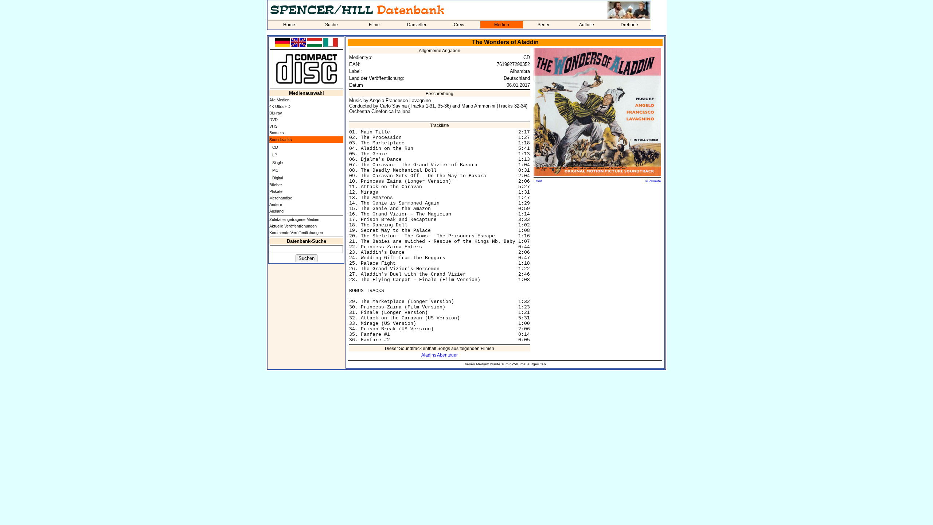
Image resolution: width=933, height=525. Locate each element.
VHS (273, 126)
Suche (331, 24)
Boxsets (276, 133)
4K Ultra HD (279, 106)
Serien (544, 24)
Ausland (276, 211)
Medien (501, 24)
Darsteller (416, 24)
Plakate (275, 191)
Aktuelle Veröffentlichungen (293, 226)
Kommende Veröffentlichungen (296, 232)
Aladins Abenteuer (439, 355)
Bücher (275, 185)
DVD (273, 119)
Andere (275, 204)
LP (274, 155)
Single (277, 162)
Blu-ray (275, 113)
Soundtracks (280, 139)
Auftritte (586, 24)
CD (275, 147)
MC (275, 170)
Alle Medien (279, 100)
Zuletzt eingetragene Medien (294, 219)
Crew (459, 24)
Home (289, 24)
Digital (277, 178)
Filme (374, 24)
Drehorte (629, 24)
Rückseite (653, 181)
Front (538, 181)
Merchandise (280, 198)
